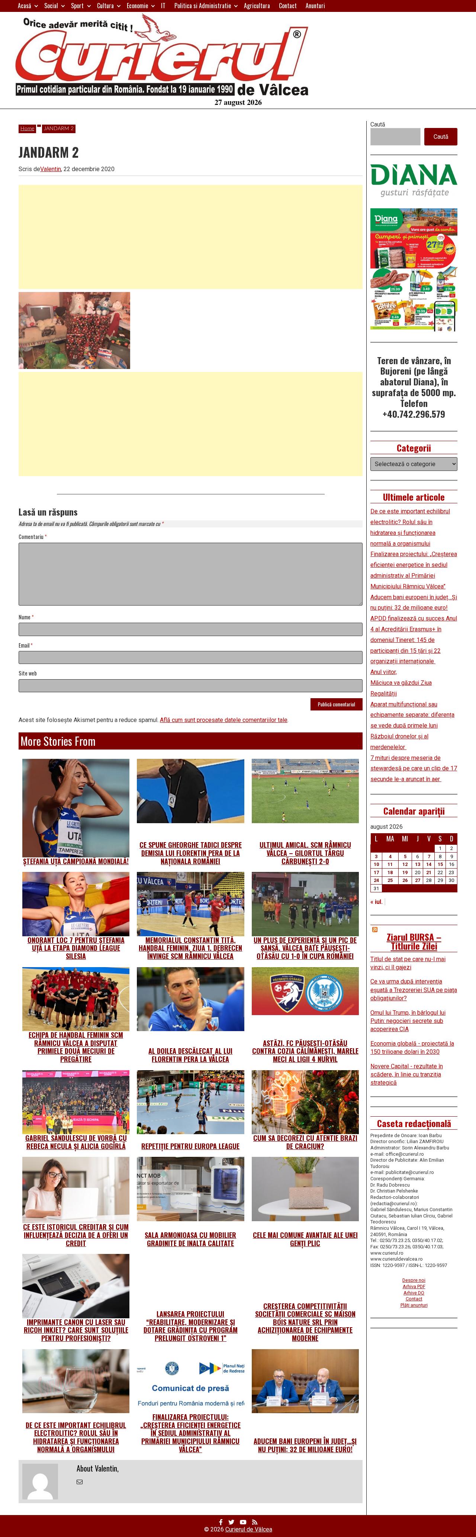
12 (405, 864)
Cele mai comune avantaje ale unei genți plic (305, 1239)
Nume (26, 617)
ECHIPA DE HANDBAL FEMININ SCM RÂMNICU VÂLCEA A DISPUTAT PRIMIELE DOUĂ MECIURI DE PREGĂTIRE (76, 1047)
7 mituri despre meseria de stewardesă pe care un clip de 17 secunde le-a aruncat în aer (413, 768)
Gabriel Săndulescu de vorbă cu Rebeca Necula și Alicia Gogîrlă (76, 1142)
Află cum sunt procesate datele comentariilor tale (223, 719)
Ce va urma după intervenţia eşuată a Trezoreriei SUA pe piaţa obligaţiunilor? (413, 990)
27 (417, 880)
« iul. (376, 901)
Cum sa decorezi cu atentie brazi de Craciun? (305, 1142)
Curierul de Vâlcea (248, 1529)
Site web (28, 673)
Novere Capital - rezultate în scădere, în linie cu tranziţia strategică (406, 1075)
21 (428, 872)
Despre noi (413, 1280)
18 (390, 872)
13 (417, 864)
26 (405, 880)
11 (390, 864)
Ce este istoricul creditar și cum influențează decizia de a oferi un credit (76, 1235)
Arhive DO (413, 1293)
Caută (377, 124)
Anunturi (315, 5)
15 (440, 864)
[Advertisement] (191, 237)
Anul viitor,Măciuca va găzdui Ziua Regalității (401, 682)
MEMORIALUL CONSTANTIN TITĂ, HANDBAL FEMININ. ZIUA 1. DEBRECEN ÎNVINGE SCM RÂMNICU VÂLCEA (190, 948)
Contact (288, 5)
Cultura (105, 5)
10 (376, 864)
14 (428, 864)
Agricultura (257, 5)
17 (376, 872)
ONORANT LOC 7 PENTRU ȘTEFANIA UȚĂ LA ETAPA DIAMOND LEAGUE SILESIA (76, 948)
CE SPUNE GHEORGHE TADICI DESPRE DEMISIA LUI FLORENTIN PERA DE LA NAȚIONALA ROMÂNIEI (190, 853)
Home (27, 128)
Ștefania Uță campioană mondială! (76, 861)
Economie (137, 5)
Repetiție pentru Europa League (190, 1146)
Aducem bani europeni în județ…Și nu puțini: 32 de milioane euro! (305, 1445)
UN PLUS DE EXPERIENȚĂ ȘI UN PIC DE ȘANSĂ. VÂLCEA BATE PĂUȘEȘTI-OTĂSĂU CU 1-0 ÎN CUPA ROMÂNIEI (305, 948)
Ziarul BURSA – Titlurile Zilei (414, 941)
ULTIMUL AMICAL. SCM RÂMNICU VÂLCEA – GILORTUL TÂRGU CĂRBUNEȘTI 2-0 (305, 853)
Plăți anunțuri (414, 1305)
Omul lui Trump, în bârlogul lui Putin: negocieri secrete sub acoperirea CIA (408, 1021)
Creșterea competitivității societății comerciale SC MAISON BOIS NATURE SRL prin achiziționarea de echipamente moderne (305, 1322)
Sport (77, 5)
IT (163, 5)
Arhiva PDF (414, 1286)
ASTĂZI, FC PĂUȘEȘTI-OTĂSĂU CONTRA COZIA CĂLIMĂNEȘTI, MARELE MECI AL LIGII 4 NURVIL (305, 1051)
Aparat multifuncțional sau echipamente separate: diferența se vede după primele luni (412, 715)
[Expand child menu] (36, 6)
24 (376, 880)
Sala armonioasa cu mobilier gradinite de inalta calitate (190, 1239)
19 (405, 872)
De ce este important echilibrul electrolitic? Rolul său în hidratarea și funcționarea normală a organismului (76, 1437)
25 (390, 880)
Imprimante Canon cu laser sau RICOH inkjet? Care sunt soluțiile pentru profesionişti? (76, 1330)
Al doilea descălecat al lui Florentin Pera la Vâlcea (190, 1055)
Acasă (24, 5)
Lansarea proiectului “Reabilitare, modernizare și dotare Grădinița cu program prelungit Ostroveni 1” (191, 1326)
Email (26, 645)
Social (51, 5)
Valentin (50, 169)
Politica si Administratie (202, 5)
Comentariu (33, 536)
